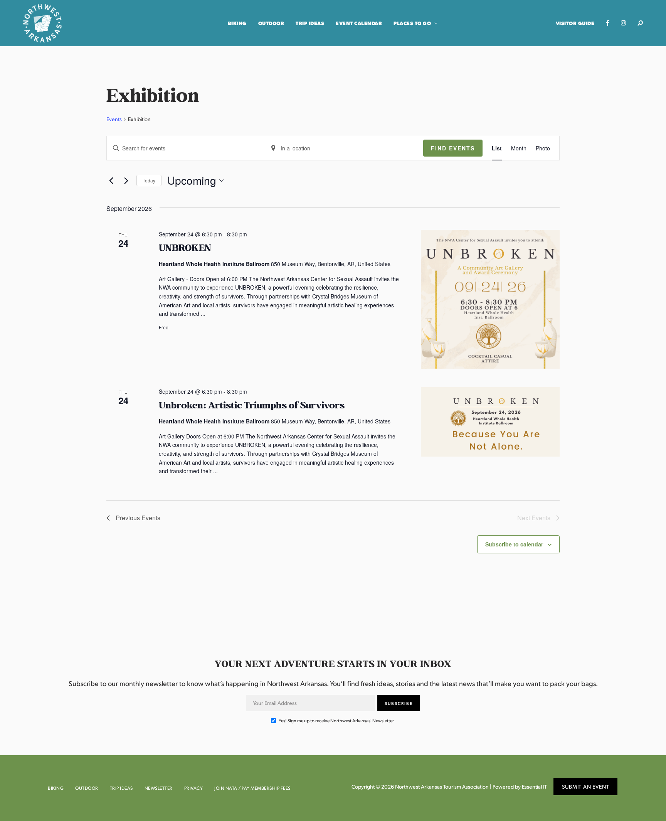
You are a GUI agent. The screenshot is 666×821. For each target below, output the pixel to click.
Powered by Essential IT (520, 786)
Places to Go (412, 23)
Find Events (453, 148)
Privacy (193, 788)
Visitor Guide (575, 23)
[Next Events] (126, 180)
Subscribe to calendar (514, 544)
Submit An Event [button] (585, 786)
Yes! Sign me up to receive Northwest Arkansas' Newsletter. (336, 720)
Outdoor (271, 23)
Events (114, 119)
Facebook (607, 23)
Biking (237, 23)
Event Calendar (359, 23)
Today (149, 180)
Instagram (623, 23)
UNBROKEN (185, 248)
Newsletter (159, 788)
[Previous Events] (111, 180)
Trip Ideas (310, 23)
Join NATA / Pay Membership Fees (252, 788)
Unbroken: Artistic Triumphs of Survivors (252, 405)
